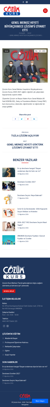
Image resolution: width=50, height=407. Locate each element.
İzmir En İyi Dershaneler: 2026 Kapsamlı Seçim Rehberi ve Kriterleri (32, 210)
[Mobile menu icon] (45, 10)
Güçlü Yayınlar (10, 355)
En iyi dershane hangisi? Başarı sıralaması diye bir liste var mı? (29, 169)
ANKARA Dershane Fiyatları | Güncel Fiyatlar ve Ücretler (31, 237)
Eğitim (7, 351)
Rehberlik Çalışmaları (12, 346)
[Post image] (8, 172)
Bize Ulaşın (40, 401)
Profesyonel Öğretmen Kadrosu (16, 342)
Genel (29, 33)
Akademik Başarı (11, 338)
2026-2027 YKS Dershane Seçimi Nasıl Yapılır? (32, 223)
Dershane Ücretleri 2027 (26, 182)
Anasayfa (22, 33)
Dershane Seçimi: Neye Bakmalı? (29, 195)
